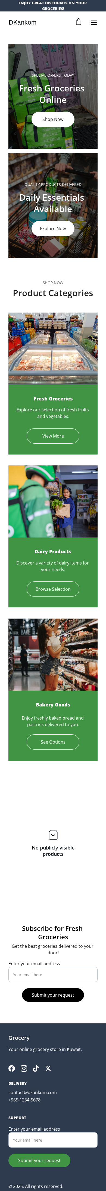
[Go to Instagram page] (24, 1068)
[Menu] (94, 22)
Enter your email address (34, 964)
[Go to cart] (78, 22)
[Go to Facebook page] (11, 1068)
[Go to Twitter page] (48, 1068)
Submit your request (53, 995)
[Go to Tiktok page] (36, 1068)
